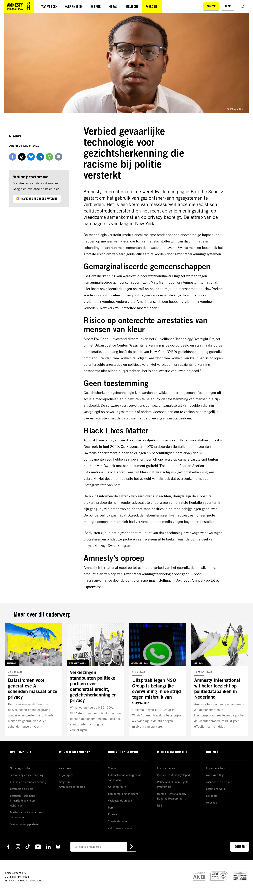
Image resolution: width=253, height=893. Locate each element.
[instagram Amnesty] (18, 846)
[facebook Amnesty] (8, 846)
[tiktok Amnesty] (27, 846)
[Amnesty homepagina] (19, 6)
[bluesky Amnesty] (58, 846)
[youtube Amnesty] (38, 846)
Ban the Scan (205, 191)
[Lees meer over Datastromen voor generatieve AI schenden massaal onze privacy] (33, 679)
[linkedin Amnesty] (48, 846)
